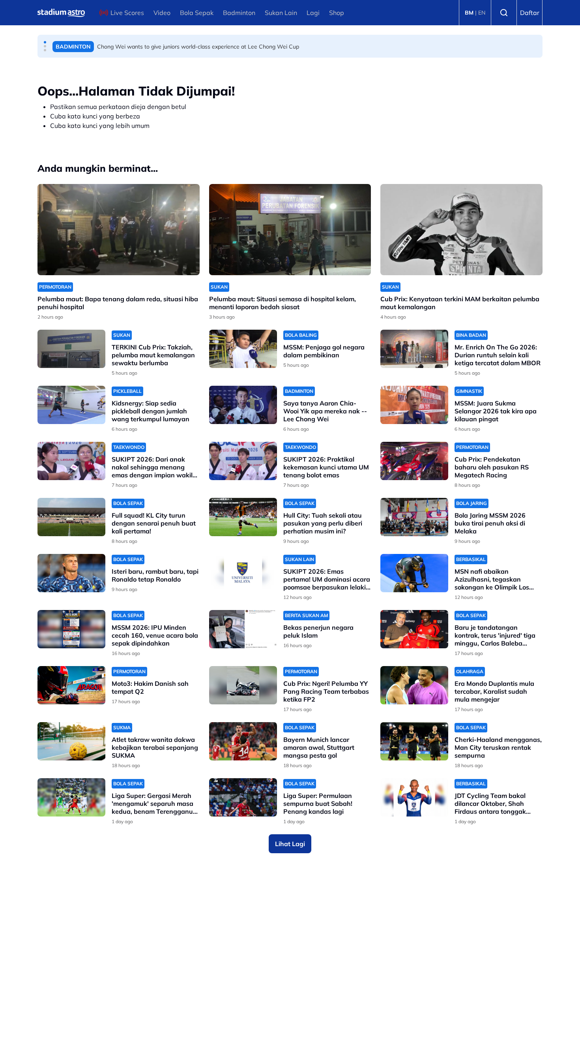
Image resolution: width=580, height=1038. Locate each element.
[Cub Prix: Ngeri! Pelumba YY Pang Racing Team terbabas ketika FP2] (243, 685)
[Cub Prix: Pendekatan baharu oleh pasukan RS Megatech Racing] (414, 461)
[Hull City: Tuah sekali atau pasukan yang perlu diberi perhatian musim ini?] (243, 517)
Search (503, 12)
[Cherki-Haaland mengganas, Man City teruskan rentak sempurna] (414, 741)
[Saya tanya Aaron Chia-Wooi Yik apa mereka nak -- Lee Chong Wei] (243, 405)
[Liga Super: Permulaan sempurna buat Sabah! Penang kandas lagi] (243, 797)
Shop (336, 13)
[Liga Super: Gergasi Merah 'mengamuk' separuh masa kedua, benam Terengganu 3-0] (71, 797)
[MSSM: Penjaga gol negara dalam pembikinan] (243, 349)
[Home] (61, 12)
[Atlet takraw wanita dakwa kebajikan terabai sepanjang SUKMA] (71, 741)
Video (161, 13)
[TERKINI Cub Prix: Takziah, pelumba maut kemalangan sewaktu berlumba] (71, 349)
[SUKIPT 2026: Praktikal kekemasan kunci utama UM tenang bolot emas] (243, 461)
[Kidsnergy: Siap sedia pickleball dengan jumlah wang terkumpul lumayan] (71, 405)
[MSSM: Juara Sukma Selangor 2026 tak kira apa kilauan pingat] (414, 405)
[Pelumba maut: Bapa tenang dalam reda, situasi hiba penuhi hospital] (118, 229)
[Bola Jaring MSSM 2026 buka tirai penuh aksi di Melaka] (414, 517)
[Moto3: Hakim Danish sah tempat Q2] (71, 685)
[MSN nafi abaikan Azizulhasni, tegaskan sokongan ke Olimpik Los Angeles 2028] (414, 573)
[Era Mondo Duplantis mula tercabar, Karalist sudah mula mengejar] (414, 685)
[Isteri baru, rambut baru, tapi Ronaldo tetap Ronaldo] (71, 573)
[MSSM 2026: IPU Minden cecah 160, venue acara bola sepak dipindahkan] (71, 629)
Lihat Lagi (290, 844)
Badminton (239, 13)
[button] (45, 42)
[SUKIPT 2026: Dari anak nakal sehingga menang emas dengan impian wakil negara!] (71, 461)
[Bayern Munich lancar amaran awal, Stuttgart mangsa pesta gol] (243, 741)
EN (481, 12)
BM (469, 12)
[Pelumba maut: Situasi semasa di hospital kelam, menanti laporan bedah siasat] (290, 229)
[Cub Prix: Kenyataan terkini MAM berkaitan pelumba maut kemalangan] (461, 229)
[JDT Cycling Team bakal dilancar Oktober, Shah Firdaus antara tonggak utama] (414, 797)
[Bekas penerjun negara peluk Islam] (243, 629)
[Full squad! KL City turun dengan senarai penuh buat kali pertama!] (71, 517)
